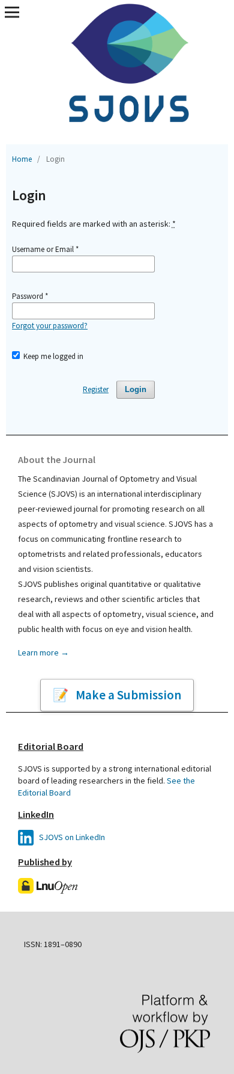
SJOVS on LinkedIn (71, 837)
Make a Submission (127, 695)
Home (22, 159)
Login (135, 389)
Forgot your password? (50, 326)
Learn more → (43, 652)
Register (96, 389)
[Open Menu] (12, 12)
